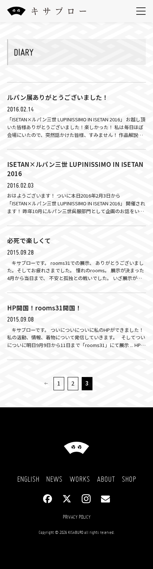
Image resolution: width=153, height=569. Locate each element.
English (28, 479)
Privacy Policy (77, 517)
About (106, 479)
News (54, 479)
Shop (129, 479)
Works (79, 479)
